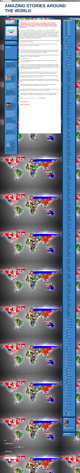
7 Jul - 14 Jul (68, 354)
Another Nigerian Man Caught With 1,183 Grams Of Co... (68, 299)
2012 (66, 22)
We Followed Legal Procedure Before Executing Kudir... (68, 291)
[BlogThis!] (41, 98)
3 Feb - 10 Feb (69, 46)
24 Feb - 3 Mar (69, 55)
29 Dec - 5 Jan (69, 409)
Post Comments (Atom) (42, 139)
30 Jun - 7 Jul (69, 351)
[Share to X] (42, 98)
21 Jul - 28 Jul (69, 360)
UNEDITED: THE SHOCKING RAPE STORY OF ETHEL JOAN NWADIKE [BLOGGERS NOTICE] (11, 92)
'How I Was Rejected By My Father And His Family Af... (68, 219)
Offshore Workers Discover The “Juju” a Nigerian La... (68, 276)
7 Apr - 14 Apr (69, 319)
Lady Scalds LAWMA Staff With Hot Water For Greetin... (68, 80)
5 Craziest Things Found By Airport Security (68, 148)
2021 (66, 414)
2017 (66, 31)
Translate (14, 459)
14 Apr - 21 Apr (69, 321)
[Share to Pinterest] (45, 98)
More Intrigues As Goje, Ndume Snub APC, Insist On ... (68, 269)
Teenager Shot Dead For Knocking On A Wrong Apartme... (68, 95)
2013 (66, 24)
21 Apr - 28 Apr (69, 324)
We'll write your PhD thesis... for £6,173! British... (68, 73)
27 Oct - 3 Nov (69, 393)
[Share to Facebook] (44, 98)
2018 (66, 32)
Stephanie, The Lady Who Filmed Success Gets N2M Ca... (68, 126)
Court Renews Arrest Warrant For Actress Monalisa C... (68, 135)
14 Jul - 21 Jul (69, 357)
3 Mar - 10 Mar (69, 57)
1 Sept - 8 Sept (69, 376)
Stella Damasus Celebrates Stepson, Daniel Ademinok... (68, 254)
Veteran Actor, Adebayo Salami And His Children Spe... (68, 103)
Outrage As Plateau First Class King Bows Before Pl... (68, 205)
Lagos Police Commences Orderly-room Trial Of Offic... (68, 177)
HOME (7, 16)
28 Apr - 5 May (69, 327)
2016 (66, 29)
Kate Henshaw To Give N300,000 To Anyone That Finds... (68, 87)
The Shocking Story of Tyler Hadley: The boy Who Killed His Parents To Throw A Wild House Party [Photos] (11, 65)
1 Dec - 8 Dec (69, 401)
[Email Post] (38, 98)
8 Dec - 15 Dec (69, 404)
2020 (66, 412)
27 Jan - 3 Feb (69, 44)
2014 (66, 26)
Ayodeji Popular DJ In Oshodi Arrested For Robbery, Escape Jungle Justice (10, 132)
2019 (66, 34)
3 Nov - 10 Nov (69, 395)
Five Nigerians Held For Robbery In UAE (68, 119)
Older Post (57, 136)
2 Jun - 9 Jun (69, 341)
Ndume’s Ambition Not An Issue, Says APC (68, 240)
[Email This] (40, 98)
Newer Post (23, 136)
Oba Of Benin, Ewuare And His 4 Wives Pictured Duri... (68, 198)
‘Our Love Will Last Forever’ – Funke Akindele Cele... (68, 262)
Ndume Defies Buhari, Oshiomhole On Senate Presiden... (68, 171)
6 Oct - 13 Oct (69, 384)
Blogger (51, 464)
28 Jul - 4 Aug (69, 363)
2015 (66, 27)
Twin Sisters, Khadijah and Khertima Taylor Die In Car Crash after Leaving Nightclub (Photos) (11, 79)
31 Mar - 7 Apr (69, 68)
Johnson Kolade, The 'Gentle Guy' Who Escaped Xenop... (68, 233)
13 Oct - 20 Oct (69, 387)
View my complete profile (69, 429)
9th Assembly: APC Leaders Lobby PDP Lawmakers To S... (68, 284)
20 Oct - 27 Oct (69, 390)
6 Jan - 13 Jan (69, 35)
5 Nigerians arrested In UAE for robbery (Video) (68, 142)
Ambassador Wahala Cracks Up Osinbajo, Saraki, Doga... (68, 154)
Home (40, 136)
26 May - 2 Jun (69, 338)
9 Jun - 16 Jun (69, 343)
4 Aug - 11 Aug (69, 365)
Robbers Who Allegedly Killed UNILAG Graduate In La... (68, 313)
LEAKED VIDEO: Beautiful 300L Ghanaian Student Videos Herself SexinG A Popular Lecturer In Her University (11, 120)
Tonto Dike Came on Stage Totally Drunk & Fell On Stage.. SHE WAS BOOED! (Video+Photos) (11, 106)
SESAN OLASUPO (69, 426)
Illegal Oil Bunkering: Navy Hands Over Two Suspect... (68, 191)
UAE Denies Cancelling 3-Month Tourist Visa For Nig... (68, 306)
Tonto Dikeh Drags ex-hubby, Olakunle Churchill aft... (68, 212)
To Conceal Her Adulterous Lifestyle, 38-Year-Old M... (68, 247)
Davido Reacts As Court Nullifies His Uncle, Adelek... (68, 184)
